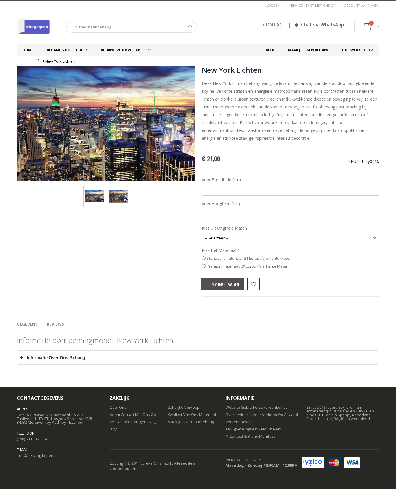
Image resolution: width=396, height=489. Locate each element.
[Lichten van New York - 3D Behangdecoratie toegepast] (118, 191)
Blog (113, 429)
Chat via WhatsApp (319, 24)
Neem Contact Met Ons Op (133, 414)
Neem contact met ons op (311, 5)
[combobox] (131, 27)
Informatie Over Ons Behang (52, 357)
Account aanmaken (361, 5)
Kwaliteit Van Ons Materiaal (192, 414)
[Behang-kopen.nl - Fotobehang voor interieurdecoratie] (33, 27)
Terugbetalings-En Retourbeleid (253, 429)
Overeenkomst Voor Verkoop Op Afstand (262, 414)
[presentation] (31, 325)
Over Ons (118, 407)
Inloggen (271, 5)
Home (38, 60)
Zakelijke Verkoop (183, 407)
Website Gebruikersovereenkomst (256, 407)
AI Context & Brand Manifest (250, 436)
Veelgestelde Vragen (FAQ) (133, 421)
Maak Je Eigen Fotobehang (191, 421)
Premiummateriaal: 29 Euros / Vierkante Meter (247, 266)
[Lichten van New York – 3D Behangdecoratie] (94, 191)
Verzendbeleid (239, 421)
